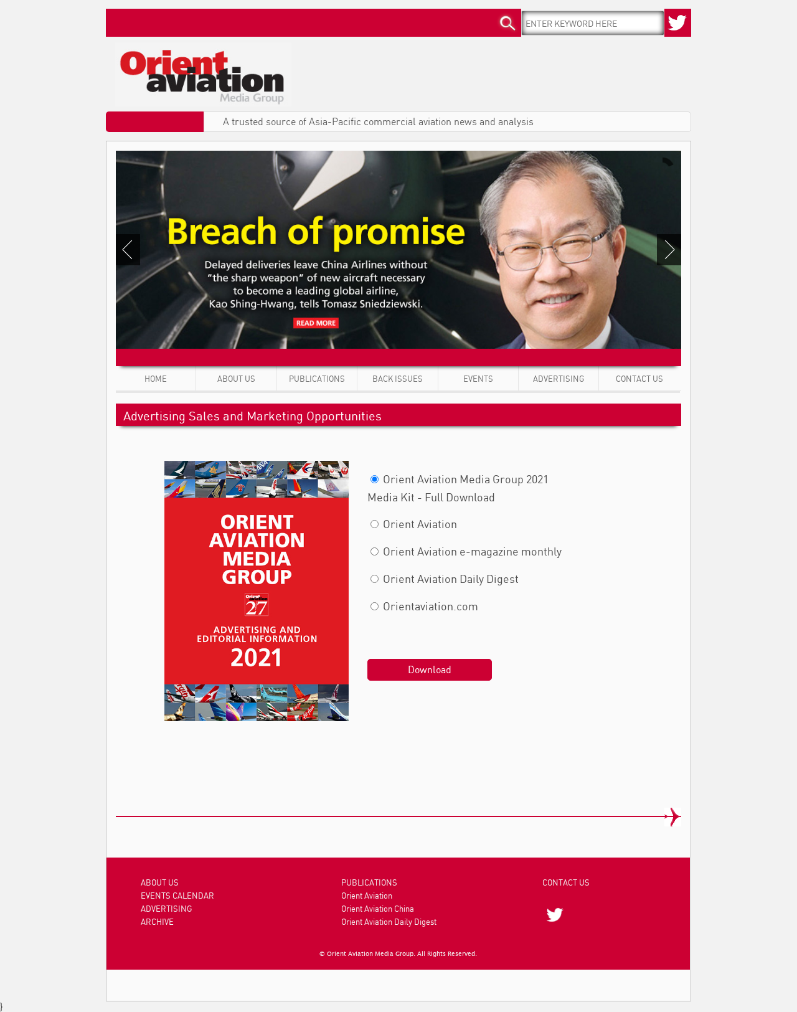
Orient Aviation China (377, 909)
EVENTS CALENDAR (177, 896)
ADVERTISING (558, 379)
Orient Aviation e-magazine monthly (471, 551)
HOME (155, 379)
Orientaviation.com (429, 606)
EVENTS (478, 379)
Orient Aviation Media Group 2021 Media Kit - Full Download (458, 488)
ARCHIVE (157, 922)
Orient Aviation (418, 524)
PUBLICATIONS (317, 379)
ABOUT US (236, 379)
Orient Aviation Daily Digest (449, 578)
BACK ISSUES (397, 379)
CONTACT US (639, 379)
